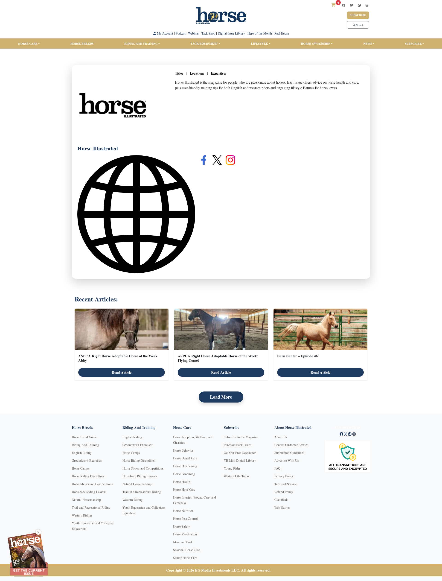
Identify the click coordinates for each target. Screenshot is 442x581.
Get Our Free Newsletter (240, 452)
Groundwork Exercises (87, 460)
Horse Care (28, 43)
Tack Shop (208, 33)
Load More (221, 397)
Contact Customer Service (291, 445)
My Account (164, 33)
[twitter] (351, 5)
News (367, 43)
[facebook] (343, 5)
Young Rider (232, 468)
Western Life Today (237, 476)
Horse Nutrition (183, 510)
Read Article (121, 372)
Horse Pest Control (185, 518)
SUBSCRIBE (413, 43)
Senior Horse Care (185, 557)
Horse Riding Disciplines (88, 476)
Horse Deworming (185, 466)
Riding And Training (85, 445)
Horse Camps (80, 468)
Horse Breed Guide (84, 437)
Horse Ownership (315, 43)
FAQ (277, 468)
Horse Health (181, 481)
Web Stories (282, 507)
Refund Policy (283, 492)
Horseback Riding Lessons (89, 492)
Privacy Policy (284, 476)
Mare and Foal (182, 542)
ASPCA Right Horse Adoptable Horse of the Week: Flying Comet (218, 358)
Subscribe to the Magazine (241, 437)
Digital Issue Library (231, 33)
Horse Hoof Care (184, 489)
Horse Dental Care (185, 458)
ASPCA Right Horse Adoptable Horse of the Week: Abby (118, 358)
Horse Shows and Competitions (92, 484)
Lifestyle (259, 43)
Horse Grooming (184, 474)
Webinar (193, 33)
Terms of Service (285, 484)
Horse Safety (181, 526)
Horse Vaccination (185, 534)
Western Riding (82, 515)
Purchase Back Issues (237, 445)
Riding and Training (141, 43)
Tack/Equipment (204, 43)
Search (359, 25)
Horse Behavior (183, 450)
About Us (280, 437)
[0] (334, 5)
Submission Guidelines (289, 452)
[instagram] (367, 5)
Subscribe (358, 15)
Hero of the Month (259, 33)
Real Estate (281, 33)
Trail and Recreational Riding (91, 507)
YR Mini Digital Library (240, 460)
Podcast (181, 33)
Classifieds (281, 499)
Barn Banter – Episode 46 (297, 356)
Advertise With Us (286, 460)
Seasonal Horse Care (186, 550)
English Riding (81, 452)
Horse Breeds (81, 43)
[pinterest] (359, 5)
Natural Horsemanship (86, 499)
